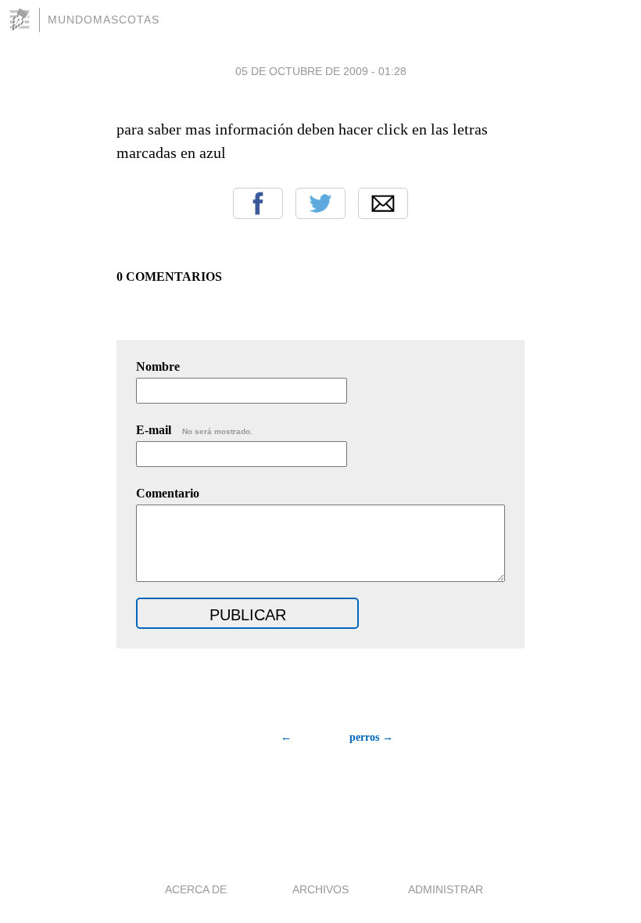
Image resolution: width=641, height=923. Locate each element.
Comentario (167, 493)
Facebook (258, 203)
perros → (371, 737)
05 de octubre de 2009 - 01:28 (320, 71)
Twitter (320, 203)
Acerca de (196, 889)
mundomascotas (103, 19)
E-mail (194, 429)
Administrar (445, 889)
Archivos (320, 889)
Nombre (158, 366)
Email (383, 203)
